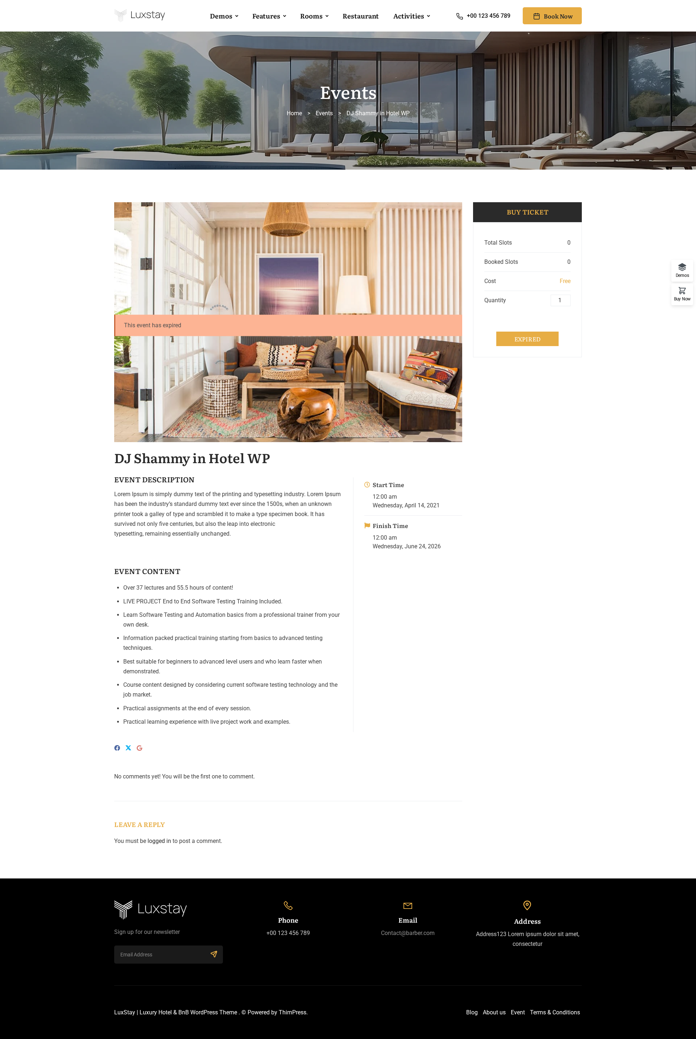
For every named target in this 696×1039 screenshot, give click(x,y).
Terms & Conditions (555, 1012)
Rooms (311, 16)
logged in (159, 841)
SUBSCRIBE (214, 955)
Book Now (558, 16)
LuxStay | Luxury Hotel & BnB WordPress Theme (175, 1012)
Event (518, 1012)
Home (294, 113)
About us (494, 1012)
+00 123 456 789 (488, 15)
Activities (408, 16)
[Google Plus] (139, 748)
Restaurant (361, 16)
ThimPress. (293, 1012)
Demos (221, 16)
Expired (527, 338)
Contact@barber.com (408, 933)
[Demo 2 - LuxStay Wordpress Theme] (139, 15)
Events (324, 113)
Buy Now (682, 298)
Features (266, 16)
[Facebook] (117, 748)
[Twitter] (128, 748)
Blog (472, 1012)
